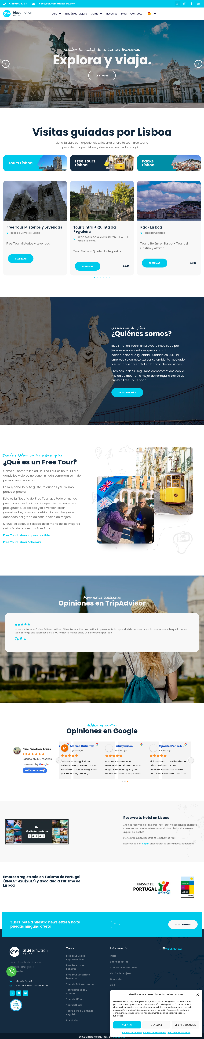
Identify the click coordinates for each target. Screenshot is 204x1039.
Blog (124, 13)
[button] (197, 994)
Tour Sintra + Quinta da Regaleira (94, 229)
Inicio (113, 955)
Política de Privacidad (154, 1032)
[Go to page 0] (122, 781)
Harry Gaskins (125, 746)
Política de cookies (132, 1032)
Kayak (145, 843)
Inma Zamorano (171, 746)
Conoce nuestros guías (123, 967)
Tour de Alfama (75, 999)
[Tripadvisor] (25, 993)
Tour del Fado (74, 1005)
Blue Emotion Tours (37, 749)
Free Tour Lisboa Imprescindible (26, 535)
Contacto (136, 13)
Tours (53, 13)
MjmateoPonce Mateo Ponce (85, 746)
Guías (94, 13)
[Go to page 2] (127, 781)
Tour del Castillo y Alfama (76, 991)
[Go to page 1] (125, 781)
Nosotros (111, 13)
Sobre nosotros (119, 961)
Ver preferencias (185, 1025)
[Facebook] (18, 993)
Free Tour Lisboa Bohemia (22, 542)
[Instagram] (12, 993)
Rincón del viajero (76, 13)
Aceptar (127, 1025)
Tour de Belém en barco (80, 984)
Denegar (156, 1025)
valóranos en (33, 770)
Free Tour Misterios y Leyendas (34, 227)
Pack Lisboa (151, 227)
